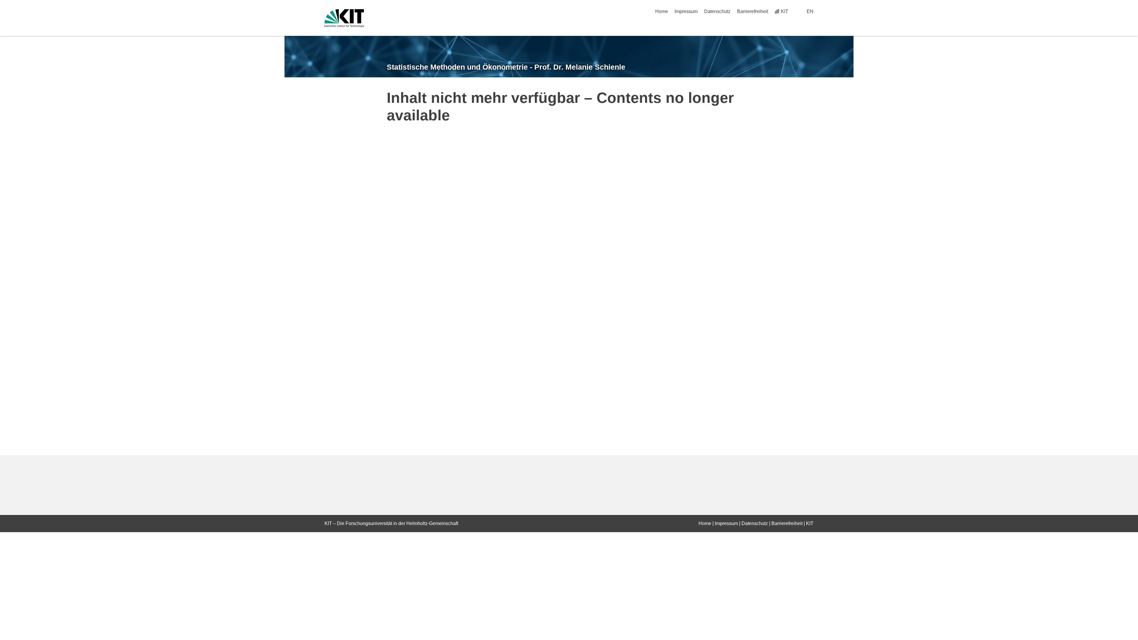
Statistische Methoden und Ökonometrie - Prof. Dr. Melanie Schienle (506, 67)
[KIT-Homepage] (344, 18)
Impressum (686, 11)
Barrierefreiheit (752, 11)
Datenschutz (717, 11)
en (810, 11)
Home (661, 11)
